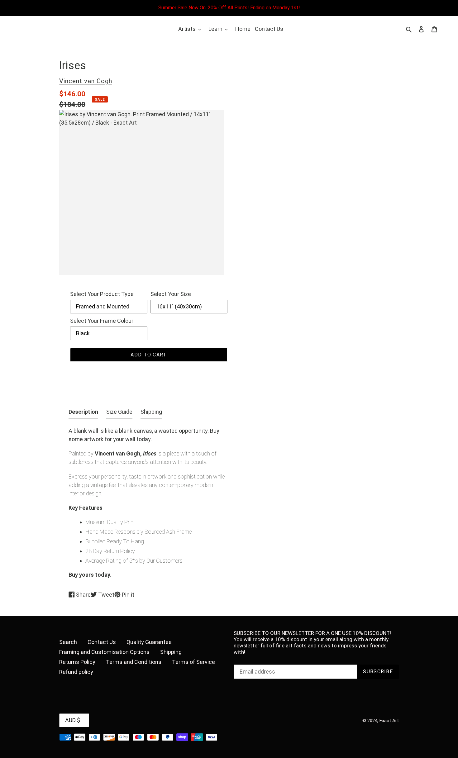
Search (68, 642)
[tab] (83, 413)
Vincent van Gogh (85, 81)
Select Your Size (170, 294)
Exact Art (389, 720)
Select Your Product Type (102, 294)
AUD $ (72, 720)
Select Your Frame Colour (101, 320)
